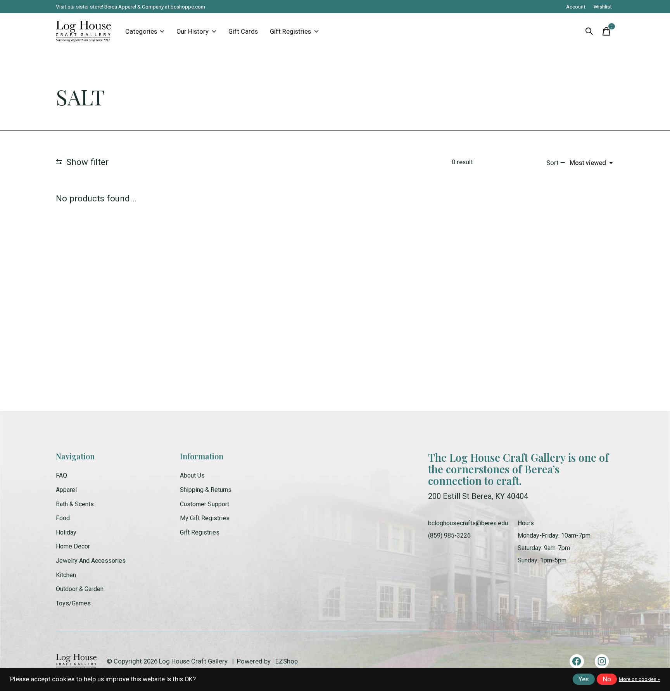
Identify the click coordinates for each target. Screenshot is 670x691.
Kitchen (66, 575)
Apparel (66, 489)
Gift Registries (290, 31)
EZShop (286, 661)
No (607, 679)
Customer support (204, 504)
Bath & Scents (75, 504)
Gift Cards (243, 31)
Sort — (555, 163)
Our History (192, 31)
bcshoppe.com (188, 6)
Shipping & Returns (205, 489)
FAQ (61, 475)
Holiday (66, 532)
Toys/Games (73, 603)
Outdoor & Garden (80, 589)
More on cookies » (639, 679)
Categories (141, 31)
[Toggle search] (589, 31)
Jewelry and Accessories (91, 560)
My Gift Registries (205, 518)
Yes (583, 679)
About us (192, 475)
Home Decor (73, 546)
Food (63, 518)
